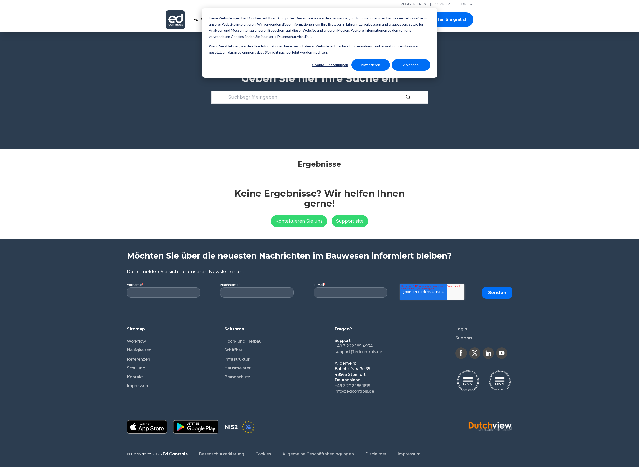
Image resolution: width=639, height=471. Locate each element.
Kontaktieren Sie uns (299, 221)
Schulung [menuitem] (136, 368)
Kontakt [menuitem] (135, 377)
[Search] (409, 97)
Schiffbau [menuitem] (233, 350)
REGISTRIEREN (413, 4)
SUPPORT (443, 4)
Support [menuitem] (464, 338)
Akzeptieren (370, 65)
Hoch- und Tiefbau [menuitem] (243, 341)
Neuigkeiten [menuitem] (139, 350)
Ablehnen (411, 65)
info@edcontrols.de (354, 391)
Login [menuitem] (461, 329)
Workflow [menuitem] (136, 341)
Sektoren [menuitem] (234, 329)
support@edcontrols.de (358, 351)
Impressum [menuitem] (138, 385)
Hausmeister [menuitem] (237, 368)
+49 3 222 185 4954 (354, 346)
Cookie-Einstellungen (330, 65)
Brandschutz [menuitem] (237, 377)
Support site (350, 221)
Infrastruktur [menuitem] (237, 359)
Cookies (263, 454)
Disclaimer (375, 454)
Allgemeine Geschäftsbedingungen (318, 454)
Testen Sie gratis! (448, 19)
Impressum (409, 454)
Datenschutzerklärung (221, 454)
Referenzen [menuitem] (138, 359)
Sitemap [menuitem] (136, 329)
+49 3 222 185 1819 (352, 385)
